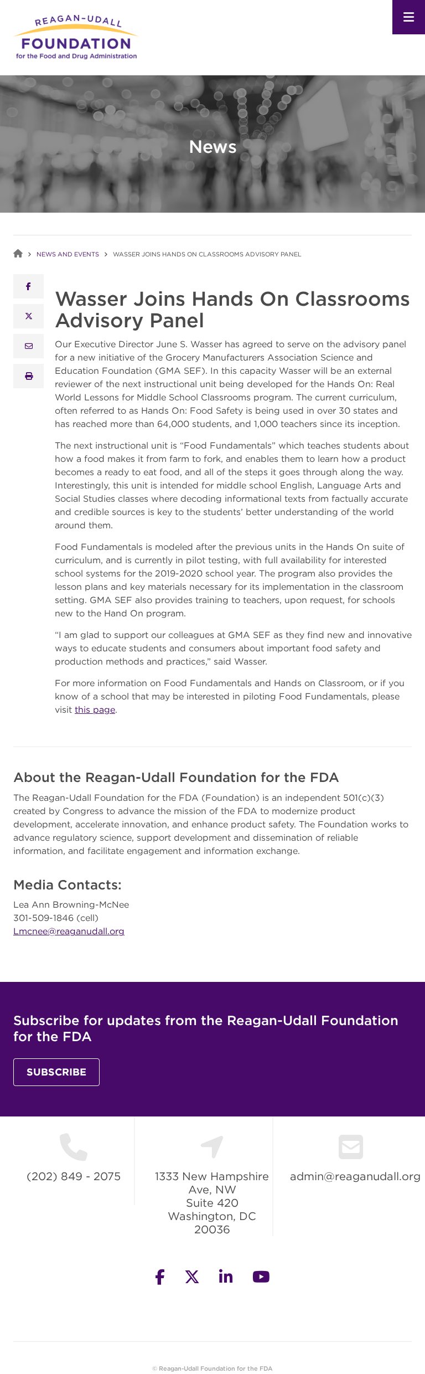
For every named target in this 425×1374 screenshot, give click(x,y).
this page (95, 709)
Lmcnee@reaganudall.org (69, 930)
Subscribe (56, 1072)
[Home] (76, 36)
